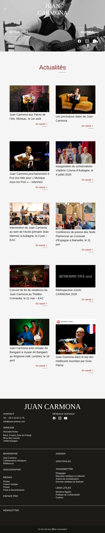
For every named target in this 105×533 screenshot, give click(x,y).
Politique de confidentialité (68, 495)
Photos (6, 481)
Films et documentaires (13, 490)
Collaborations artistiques (14, 461)
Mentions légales (63, 492)
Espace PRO (10, 496)
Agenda (87, 32)
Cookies (59, 497)
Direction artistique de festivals (69, 482)
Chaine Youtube (10, 484)
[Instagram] (87, 41)
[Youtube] (95, 41)
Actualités (18, 32)
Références (8, 463)
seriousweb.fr (62, 529)
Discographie (12, 469)
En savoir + (41, 124)
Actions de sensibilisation (67, 479)
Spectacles (63, 461)
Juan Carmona (10, 458)
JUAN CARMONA (52, 9)
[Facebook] (79, 41)
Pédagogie (61, 473)
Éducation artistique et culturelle (70, 476)
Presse (6, 487)
